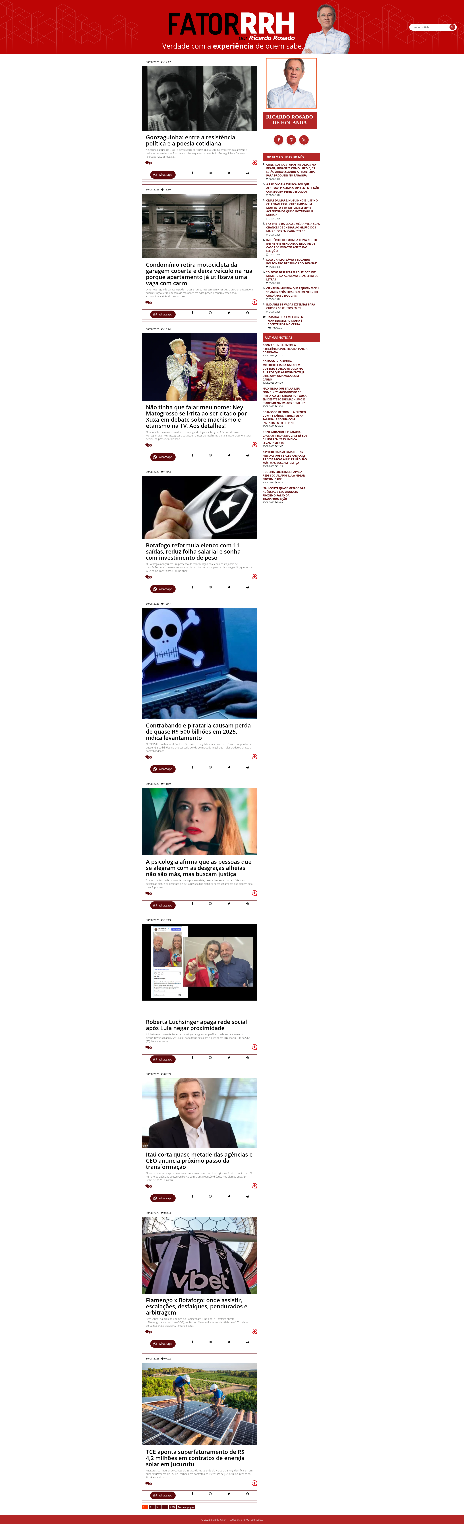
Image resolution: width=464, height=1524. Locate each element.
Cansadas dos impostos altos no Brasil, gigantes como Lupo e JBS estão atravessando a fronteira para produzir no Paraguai (291, 170)
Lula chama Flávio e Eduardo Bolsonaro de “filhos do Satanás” (291, 261)
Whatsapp (166, 175)
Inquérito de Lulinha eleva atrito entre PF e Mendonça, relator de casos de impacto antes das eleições (291, 245)
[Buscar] (452, 27)
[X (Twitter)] (304, 140)
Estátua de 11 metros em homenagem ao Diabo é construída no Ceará (286, 320)
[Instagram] (291, 140)
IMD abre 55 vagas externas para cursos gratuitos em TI (290, 306)
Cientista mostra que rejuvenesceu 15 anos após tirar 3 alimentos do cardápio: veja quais (292, 291)
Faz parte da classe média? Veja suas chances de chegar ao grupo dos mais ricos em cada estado (293, 227)
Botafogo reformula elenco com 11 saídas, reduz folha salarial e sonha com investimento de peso (284, 417)
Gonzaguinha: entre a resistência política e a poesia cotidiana (285, 348)
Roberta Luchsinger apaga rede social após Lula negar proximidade (284, 475)
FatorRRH (232, 27)
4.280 (172, 1507)
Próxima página (186, 1507)
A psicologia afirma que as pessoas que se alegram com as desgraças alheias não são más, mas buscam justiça (285, 457)
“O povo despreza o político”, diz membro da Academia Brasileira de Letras (292, 275)
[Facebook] (278, 140)
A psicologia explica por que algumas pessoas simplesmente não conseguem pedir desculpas (292, 187)
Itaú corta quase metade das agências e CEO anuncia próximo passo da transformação (284, 493)
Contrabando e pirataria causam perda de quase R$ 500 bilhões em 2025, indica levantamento (285, 437)
